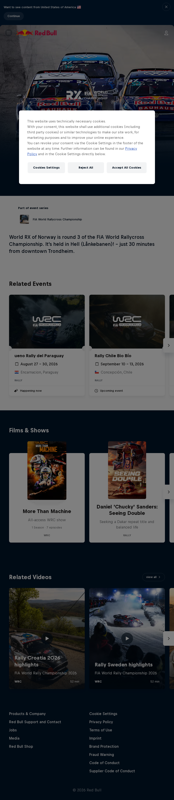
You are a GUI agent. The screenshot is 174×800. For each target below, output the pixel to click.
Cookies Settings (46, 167)
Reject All (86, 167)
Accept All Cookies (126, 167)
